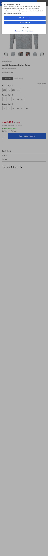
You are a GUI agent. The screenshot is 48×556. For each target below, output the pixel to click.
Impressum (29, 31)
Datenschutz (19, 31)
